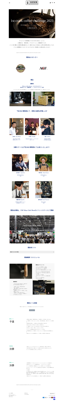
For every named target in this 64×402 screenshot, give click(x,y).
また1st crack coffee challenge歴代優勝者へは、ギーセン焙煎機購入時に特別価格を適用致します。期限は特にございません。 (32, 89)
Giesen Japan (53, 395)
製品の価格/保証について (12, 395)
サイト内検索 (11, 393)
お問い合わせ (11, 396)
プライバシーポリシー (12, 394)
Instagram (27, 394)
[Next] (53, 229)
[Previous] (11, 229)
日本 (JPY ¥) (52, 393)
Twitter (27, 393)
